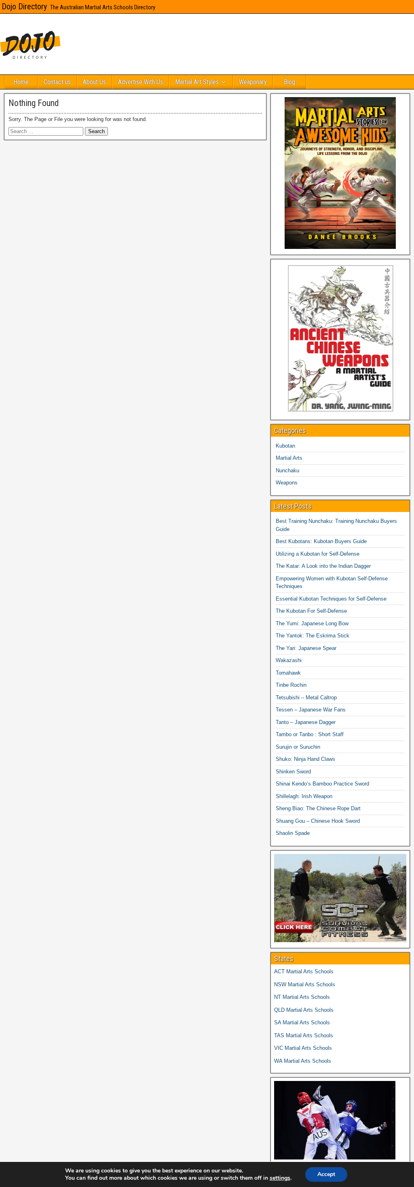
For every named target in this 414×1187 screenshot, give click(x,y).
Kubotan (285, 446)
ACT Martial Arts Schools (304, 971)
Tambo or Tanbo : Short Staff (310, 734)
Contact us (57, 82)
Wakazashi (289, 660)
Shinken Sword (293, 772)
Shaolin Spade (293, 833)
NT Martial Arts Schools (302, 997)
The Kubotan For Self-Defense (311, 611)
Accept (326, 1174)
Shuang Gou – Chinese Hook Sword (318, 821)
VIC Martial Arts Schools (303, 1048)
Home (21, 82)
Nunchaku (287, 470)
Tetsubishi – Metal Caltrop (306, 697)
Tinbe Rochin (291, 685)
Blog (289, 82)
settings (280, 1178)
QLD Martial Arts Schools (304, 1010)
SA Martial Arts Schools (302, 1022)
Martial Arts (289, 458)
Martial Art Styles (197, 82)
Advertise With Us (140, 82)
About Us (94, 82)
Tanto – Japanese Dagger (306, 722)
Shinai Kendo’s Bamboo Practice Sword (322, 784)
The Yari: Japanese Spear (306, 648)
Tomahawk (288, 673)
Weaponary (253, 82)
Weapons (287, 483)
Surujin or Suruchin (298, 747)
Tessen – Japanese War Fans (311, 710)
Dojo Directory (24, 6)
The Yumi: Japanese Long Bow (312, 623)
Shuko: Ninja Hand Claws (305, 759)
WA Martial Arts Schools (302, 1061)
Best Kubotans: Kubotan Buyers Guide (321, 541)
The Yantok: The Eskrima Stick (312, 636)
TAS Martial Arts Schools (303, 1035)
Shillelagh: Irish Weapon (304, 796)
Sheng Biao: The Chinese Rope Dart (318, 808)
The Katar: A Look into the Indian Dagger (323, 566)
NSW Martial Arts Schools (304, 984)
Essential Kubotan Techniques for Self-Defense (331, 599)
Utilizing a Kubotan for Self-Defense (317, 554)
